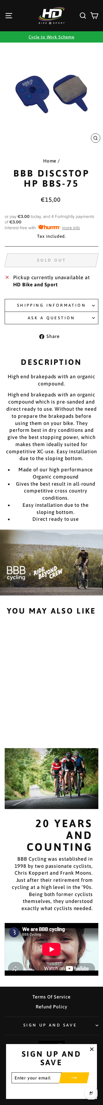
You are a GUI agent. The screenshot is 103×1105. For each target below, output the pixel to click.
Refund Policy (51, 1006)
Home (50, 161)
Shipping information (51, 305)
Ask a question (51, 317)
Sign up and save (50, 1025)
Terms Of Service (51, 997)
